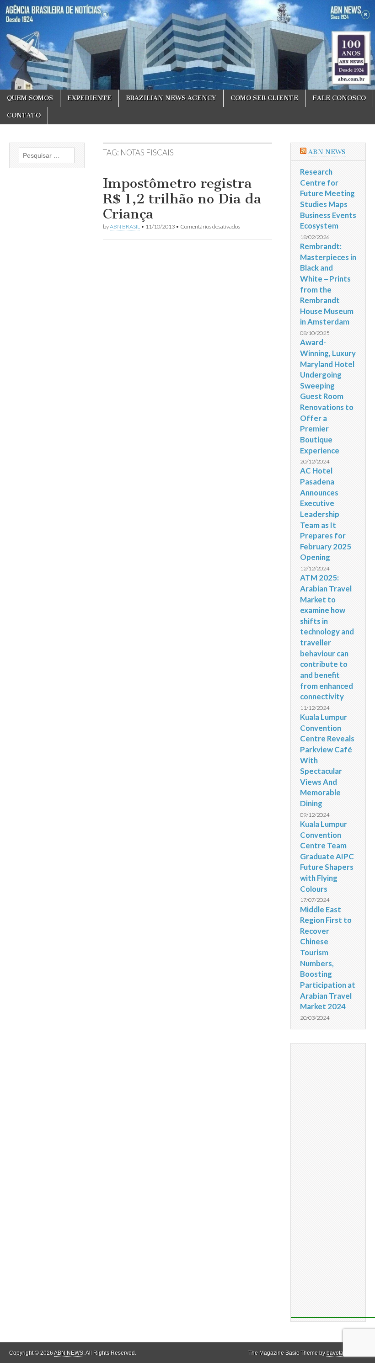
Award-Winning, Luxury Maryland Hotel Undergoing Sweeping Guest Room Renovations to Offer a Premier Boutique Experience (328, 396)
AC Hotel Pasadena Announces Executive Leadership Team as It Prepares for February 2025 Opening (325, 514)
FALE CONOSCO (339, 98)
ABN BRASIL (125, 226)
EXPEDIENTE (89, 98)
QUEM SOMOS (30, 98)
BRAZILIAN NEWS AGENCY (171, 98)
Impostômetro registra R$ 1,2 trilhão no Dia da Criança (182, 198)
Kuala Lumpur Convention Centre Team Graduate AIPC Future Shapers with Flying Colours (327, 856)
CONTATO (24, 115)
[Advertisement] (333, 1181)
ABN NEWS (327, 152)
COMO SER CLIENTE (264, 98)
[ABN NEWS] (187, 45)
